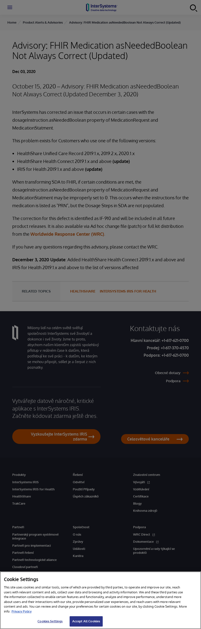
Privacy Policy (22, 611)
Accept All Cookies (86, 621)
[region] (100, 600)
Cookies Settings (50, 621)
